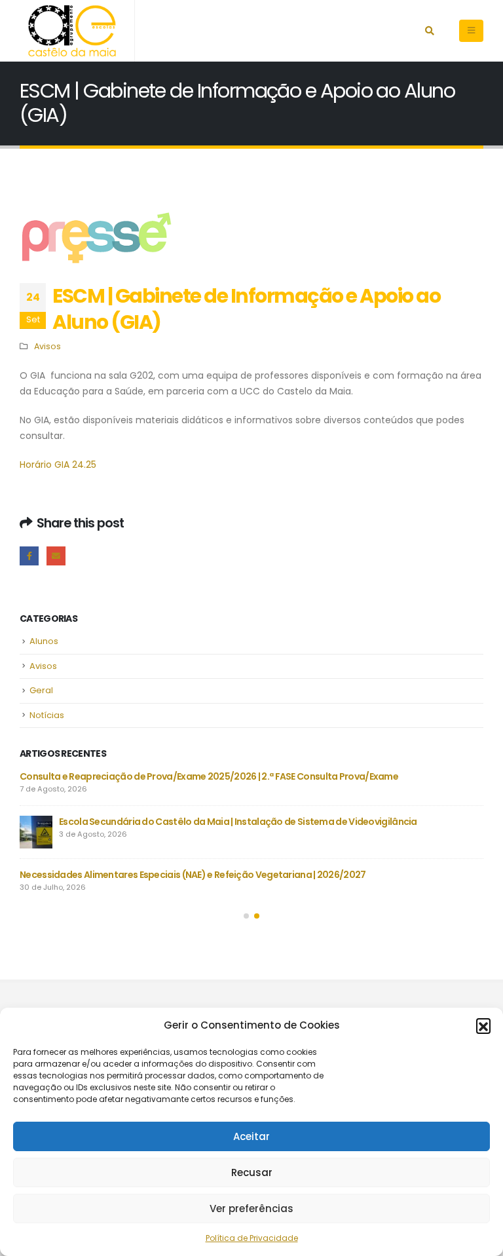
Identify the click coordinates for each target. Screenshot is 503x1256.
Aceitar (251, 1136)
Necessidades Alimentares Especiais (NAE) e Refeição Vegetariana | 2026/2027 (193, 874)
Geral (41, 690)
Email (56, 555)
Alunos (43, 641)
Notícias (46, 715)
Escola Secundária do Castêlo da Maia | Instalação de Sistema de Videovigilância (238, 821)
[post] (36, 832)
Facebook (29, 555)
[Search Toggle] (429, 31)
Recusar (251, 1172)
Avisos (47, 346)
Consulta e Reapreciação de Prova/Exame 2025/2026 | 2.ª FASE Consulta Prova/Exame (209, 776)
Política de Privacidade (252, 1238)
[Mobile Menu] (471, 31)
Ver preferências (251, 1208)
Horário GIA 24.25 (58, 464)
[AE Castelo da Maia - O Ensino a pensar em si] (72, 30)
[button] (483, 1025)
